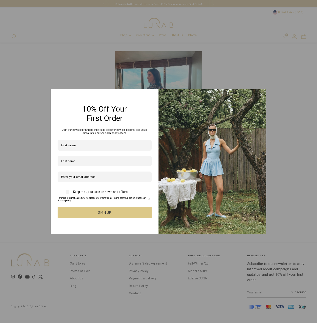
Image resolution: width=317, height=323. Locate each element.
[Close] (261, 94)
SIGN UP (104, 213)
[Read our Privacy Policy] (149, 198)
